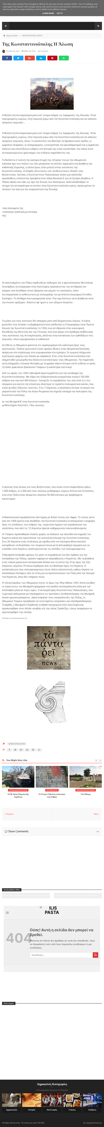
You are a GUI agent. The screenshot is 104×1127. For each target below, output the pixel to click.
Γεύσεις (72, 1110)
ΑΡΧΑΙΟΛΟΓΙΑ (52, 790)
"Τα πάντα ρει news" (29, 1123)
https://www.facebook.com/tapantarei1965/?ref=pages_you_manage (77, 896)
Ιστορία (31, 1110)
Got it (60, 13)
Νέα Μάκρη (86, 794)
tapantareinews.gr (94, 1123)
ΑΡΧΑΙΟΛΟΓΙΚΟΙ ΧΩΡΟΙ (32, 36)
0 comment (43, 51)
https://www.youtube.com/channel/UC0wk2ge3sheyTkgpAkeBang (26, 896)
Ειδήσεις (92, 1110)
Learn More (48, 13)
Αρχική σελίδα (12, 36)
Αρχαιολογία (11, 1110)
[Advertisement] (48, 199)
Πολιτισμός (52, 1110)
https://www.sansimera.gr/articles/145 (16, 618)
